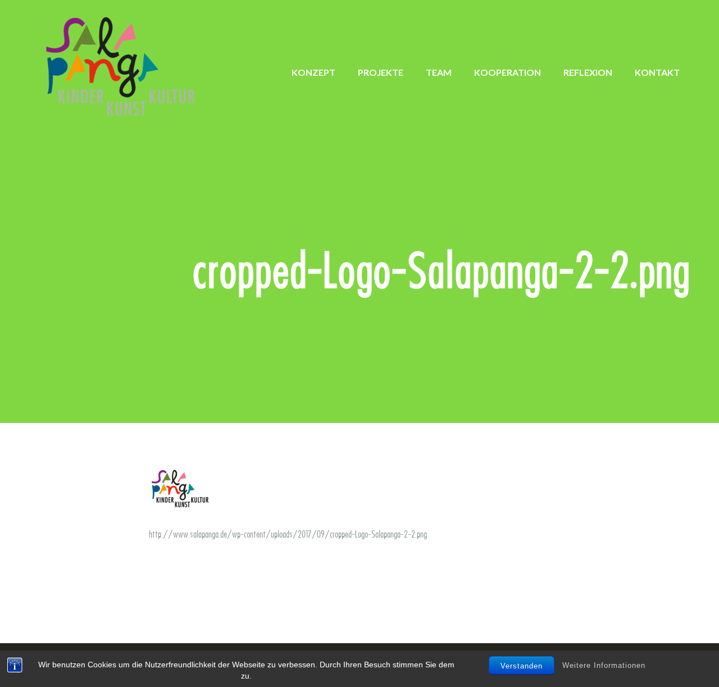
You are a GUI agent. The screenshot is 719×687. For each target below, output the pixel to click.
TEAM (439, 72)
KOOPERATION (507, 72)
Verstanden (521, 666)
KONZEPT (313, 72)
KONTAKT (657, 72)
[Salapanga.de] (123, 66)
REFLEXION (587, 72)
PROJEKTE (380, 72)
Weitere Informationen (603, 665)
